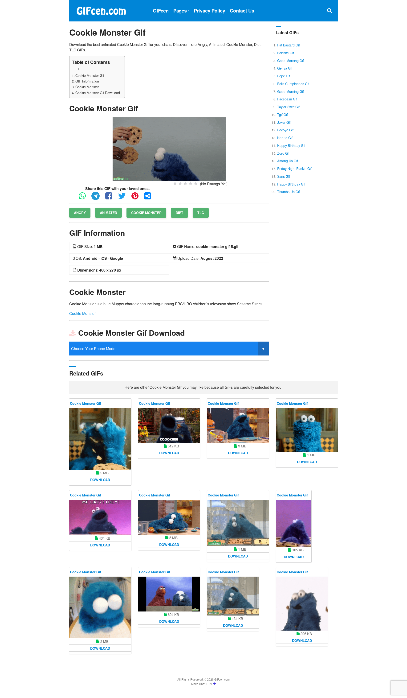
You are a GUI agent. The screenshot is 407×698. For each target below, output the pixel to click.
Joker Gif (284, 122)
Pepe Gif (283, 76)
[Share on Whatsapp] (84, 198)
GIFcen (161, 10)
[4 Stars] (190, 183)
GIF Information (87, 80)
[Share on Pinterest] (137, 198)
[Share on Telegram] (97, 198)
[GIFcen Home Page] (101, 10)
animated (108, 212)
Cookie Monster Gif (89, 75)
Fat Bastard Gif (288, 45)
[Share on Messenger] (150, 198)
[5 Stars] (195, 183)
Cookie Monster (87, 86)
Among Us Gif (287, 160)
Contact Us (242, 10)
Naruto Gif (285, 137)
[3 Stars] (185, 183)
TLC (200, 212)
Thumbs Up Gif (288, 191)
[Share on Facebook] (111, 198)
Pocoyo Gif (285, 130)
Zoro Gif (283, 153)
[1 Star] (175, 183)
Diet (179, 212)
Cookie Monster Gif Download (97, 92)
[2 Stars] (180, 183)
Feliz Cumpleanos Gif (293, 83)
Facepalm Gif (287, 99)
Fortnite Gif (285, 52)
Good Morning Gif (290, 60)
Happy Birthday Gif (291, 145)
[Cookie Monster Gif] (169, 148)
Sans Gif (283, 176)
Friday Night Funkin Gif (294, 168)
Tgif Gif (282, 114)
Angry (80, 212)
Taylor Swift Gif (288, 106)
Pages (180, 10)
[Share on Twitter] (124, 198)
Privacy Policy (209, 10)
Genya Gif (284, 68)
